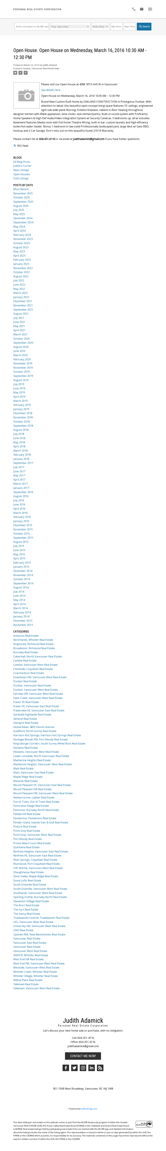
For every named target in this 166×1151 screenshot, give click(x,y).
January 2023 (21, 264)
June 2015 (19, 550)
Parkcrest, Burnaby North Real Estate (36, 810)
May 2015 (19, 554)
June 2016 (19, 504)
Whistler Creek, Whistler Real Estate (35, 972)
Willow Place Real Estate (27, 980)
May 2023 (19, 251)
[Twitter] (74, 1068)
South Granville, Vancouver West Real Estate (40, 889)
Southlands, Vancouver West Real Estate (37, 893)
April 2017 (19, 479)
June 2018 (19, 438)
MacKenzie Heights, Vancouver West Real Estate (42, 764)
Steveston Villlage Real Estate (31, 901)
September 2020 (23, 342)
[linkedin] (91, 1068)
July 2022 (18, 280)
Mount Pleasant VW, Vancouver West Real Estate (43, 793)
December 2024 (22, 218)
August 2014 (21, 587)
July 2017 (18, 467)
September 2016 (23, 492)
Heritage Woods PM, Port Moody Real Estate (40, 739)
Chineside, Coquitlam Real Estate (33, 669)
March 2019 (20, 401)
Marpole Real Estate (25, 781)
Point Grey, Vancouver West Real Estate (37, 835)
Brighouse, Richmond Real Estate (33, 644)
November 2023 (23, 239)
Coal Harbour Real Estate (28, 673)
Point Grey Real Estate (26, 830)
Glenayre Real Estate (25, 723)
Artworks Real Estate (26, 635)
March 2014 (20, 608)
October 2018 (21, 421)
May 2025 (19, 214)
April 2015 (19, 558)
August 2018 (21, 430)
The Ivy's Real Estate (25, 909)
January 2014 (21, 616)
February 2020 (22, 359)
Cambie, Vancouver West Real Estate (35, 665)
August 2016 (21, 496)
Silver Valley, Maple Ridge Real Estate (35, 876)
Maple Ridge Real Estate (27, 777)
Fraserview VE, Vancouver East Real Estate (38, 710)
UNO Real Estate (23, 930)
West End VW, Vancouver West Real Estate (39, 963)
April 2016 (19, 508)
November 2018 (23, 417)
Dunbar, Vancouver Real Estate (32, 685)
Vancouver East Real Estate (29, 942)
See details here (50, 90)
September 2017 (23, 463)
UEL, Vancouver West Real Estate (33, 922)
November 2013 (23, 625)
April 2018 (19, 446)
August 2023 (21, 247)
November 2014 (23, 575)
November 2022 (23, 268)
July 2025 (18, 210)
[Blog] (100, 1068)
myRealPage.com (89, 1108)
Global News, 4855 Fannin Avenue (33, 727)
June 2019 (19, 388)
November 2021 (23, 305)
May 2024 (19, 226)
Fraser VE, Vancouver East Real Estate (36, 706)
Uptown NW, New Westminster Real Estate (39, 934)
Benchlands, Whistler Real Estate (33, 640)
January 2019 (21, 409)
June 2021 (19, 322)
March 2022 (20, 293)
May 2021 (19, 326)
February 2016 (22, 517)
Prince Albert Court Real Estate (32, 843)
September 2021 (23, 309)
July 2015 (18, 546)
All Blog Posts (21, 162)
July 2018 (18, 434)
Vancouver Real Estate (26, 938)
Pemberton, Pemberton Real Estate (34, 818)
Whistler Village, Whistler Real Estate (35, 976)
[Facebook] (66, 1068)
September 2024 (23, 222)
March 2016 (20, 513)
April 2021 (19, 330)
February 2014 (22, 612)
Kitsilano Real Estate (25, 748)
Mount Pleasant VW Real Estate (32, 789)
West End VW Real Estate (28, 959)
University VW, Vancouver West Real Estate (39, 926)
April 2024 (19, 230)
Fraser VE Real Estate (26, 702)
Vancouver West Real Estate (30, 951)
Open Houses (21, 174)
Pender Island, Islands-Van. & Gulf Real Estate (40, 822)
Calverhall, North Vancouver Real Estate (37, 656)
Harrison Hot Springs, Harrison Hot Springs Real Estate (47, 735)
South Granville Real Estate (29, 884)
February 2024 (22, 235)
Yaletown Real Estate (26, 984)
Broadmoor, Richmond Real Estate (34, 648)
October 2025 (21, 197)
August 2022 (21, 276)
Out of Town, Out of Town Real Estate (36, 801)
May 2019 (19, 392)
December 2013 (22, 620)
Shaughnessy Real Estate (28, 872)
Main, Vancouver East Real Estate (33, 772)
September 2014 (23, 583)
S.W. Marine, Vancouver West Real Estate (38, 868)
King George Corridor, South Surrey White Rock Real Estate (49, 743)
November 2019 (23, 367)
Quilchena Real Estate (26, 847)
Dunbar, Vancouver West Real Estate (41, 68)
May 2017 (19, 475)
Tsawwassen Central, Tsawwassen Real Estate (41, 918)
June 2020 (19, 351)
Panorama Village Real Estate (31, 806)
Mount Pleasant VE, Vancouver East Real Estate (42, 785)
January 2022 (21, 297)
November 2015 (23, 529)
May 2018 (19, 442)
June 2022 (19, 284)
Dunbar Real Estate (25, 681)
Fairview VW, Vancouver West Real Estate (38, 694)
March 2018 (20, 450)
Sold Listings (21, 178)
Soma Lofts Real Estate (27, 880)
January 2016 (21, 521)
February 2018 (22, 454)
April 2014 (19, 604)
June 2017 (19, 471)
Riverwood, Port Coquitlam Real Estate (36, 864)
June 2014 (19, 595)
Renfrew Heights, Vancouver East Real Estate (40, 851)
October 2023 (21, 243)
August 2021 (21, 313)
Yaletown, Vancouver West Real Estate (36, 988)
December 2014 (22, 571)
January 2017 (21, 488)
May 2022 (19, 289)
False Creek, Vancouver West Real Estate (37, 698)
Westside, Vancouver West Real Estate (36, 967)
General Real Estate (25, 718)
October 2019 (21, 371)
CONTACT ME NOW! (83, 1056)
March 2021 (20, 334)
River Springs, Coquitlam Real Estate (35, 860)
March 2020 (20, 355)
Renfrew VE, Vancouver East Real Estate (37, 855)
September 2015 (23, 537)
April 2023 (19, 255)
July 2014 (18, 591)
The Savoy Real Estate (26, 913)
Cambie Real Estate (24, 660)
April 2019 (19, 396)
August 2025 (21, 206)
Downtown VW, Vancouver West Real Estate (39, 677)
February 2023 (22, 259)
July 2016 (18, 500)
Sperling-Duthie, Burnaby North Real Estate (40, 897)
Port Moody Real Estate (27, 839)
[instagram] (83, 1068)
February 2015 (22, 562)
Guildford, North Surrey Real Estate (34, 731)
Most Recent (21, 189)
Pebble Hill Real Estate (26, 814)
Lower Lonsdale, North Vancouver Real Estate (41, 756)
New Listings (21, 170)
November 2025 (23, 193)
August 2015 (21, 542)
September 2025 (23, 201)
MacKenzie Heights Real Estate (32, 760)
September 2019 (23, 376)
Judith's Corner (22, 166)
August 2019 (21, 380)
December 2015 (22, 525)
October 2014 (21, 579)
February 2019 (22, 405)
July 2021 (18, 318)
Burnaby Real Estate (25, 652)
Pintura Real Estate (24, 826)
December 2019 (22, 363)
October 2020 (21, 338)
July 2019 (18, 384)
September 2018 (23, 425)
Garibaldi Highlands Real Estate (32, 714)
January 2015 (21, 566)
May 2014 (19, 600)
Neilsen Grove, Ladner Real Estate (33, 797)
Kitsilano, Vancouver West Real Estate (36, 752)
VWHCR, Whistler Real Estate (30, 955)
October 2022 (21, 272)
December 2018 (22, 413)
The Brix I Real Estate (26, 905)
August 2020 (21, 347)
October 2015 (21, 533)
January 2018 (21, 459)
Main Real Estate (23, 768)
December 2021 (22, 301)
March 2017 (20, 483)
